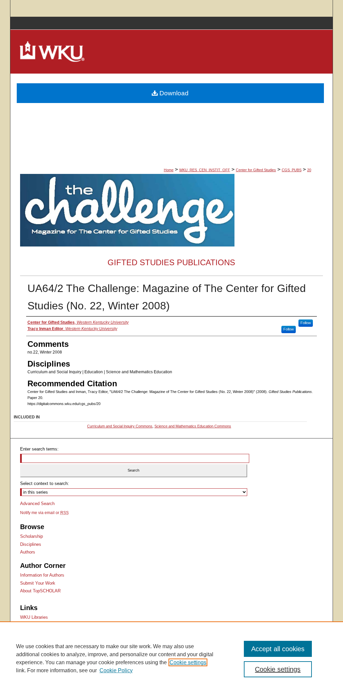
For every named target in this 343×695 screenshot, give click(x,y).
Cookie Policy (116, 670)
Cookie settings (187, 662)
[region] (171, 658)
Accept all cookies (277, 649)
